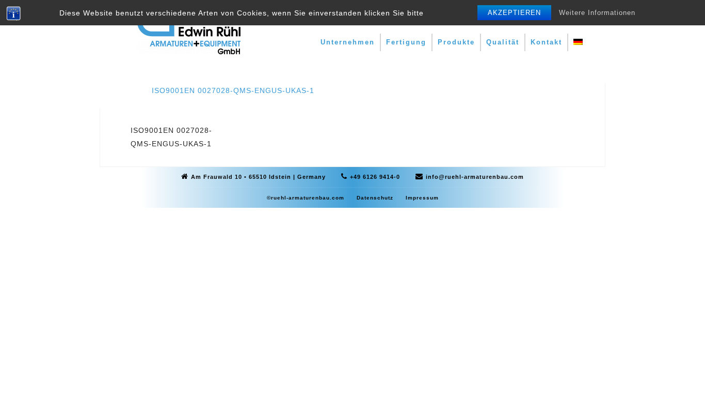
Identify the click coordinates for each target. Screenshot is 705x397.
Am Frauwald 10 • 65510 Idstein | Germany (258, 177)
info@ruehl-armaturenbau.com (475, 177)
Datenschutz (375, 198)
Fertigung (406, 42)
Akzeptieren (514, 13)
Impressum (422, 198)
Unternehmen (348, 42)
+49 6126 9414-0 (375, 177)
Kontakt (546, 42)
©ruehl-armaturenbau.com (305, 198)
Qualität (502, 42)
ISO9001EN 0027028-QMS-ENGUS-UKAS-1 (233, 90)
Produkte (456, 42)
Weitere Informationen (597, 13)
